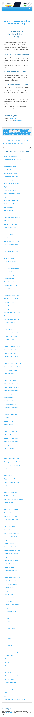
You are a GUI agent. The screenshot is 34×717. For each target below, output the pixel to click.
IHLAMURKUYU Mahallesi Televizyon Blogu (17, 22)
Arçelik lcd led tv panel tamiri (11, 200)
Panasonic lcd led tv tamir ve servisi (13, 360)
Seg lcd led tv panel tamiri (10, 492)
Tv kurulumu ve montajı (10, 628)
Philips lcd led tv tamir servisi (11, 383)
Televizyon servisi (8, 587)
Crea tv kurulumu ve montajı (11, 244)
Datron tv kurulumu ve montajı (11, 268)
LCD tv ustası (7, 648)
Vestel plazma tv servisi (10, 166)
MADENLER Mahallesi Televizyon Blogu (19, 140)
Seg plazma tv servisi (9, 479)
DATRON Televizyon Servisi (11, 251)
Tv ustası (6, 625)
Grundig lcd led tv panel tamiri (11, 319)
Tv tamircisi (7, 621)
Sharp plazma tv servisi (10, 546)
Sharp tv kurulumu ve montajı (11, 553)
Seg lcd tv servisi (8, 468)
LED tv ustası (7, 672)
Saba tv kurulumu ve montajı (11, 434)
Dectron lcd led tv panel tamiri (11, 295)
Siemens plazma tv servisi (10, 529)
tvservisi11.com (19, 123)
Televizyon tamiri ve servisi (10, 584)
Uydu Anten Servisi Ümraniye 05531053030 (15, 699)
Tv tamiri (6, 614)
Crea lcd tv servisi (8, 231)
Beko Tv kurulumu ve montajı (11, 220)
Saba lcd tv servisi (8, 421)
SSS (5, 696)
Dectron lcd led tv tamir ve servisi (12, 288)
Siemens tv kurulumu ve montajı (12, 472)
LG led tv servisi (8, 329)
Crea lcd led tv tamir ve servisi (11, 241)
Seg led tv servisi (8, 475)
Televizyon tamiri (8, 591)
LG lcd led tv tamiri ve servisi (11, 332)
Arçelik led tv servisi (9, 186)
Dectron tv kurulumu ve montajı (12, 292)
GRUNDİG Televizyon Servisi (11, 299)
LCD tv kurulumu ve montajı (11, 652)
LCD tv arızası (7, 642)
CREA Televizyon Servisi (10, 227)
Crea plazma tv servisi (9, 237)
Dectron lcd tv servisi (9, 278)
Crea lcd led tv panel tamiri (10, 248)
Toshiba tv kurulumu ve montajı (12, 577)
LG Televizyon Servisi (9, 322)
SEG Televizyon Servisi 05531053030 (13, 465)
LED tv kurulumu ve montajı (11, 675)
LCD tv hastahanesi (9, 689)
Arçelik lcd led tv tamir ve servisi (12, 193)
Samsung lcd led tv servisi (10, 455)
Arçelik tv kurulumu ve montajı (11, 197)
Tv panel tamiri (7, 631)
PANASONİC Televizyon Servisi (12, 346)
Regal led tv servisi (8, 400)
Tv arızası (6, 618)
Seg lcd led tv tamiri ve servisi (11, 482)
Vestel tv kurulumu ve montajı (11, 173)
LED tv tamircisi (8, 669)
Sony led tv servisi (8, 502)
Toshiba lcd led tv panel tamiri (11, 580)
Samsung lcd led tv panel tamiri (12, 462)
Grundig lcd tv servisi (9, 302)
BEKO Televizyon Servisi (10, 203)
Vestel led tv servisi (9, 163)
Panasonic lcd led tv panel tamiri (12, 366)
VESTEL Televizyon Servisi (10, 156)
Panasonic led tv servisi (10, 353)
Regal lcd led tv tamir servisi (11, 407)
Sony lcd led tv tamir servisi (11, 509)
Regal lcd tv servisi (8, 397)
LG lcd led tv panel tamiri (10, 343)
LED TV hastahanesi (9, 692)
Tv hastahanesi (8, 686)
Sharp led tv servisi (9, 543)
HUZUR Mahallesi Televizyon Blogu (13, 143)
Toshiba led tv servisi (9, 567)
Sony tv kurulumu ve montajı (11, 512)
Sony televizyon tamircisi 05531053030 (14, 499)
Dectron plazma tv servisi (10, 285)
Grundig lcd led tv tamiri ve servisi (12, 312)
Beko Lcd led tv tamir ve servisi (12, 217)
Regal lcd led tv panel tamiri (11, 414)
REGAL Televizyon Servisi (10, 394)
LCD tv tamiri (7, 638)
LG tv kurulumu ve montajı (10, 336)
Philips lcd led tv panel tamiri (11, 390)
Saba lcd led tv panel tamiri (11, 438)
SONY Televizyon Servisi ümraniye (12, 495)
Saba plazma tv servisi (9, 428)
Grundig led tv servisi (9, 305)
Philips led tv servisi (9, 377)
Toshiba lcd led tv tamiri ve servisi (12, 574)
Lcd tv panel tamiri (8, 655)
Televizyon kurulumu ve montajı (12, 604)
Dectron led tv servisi (9, 282)
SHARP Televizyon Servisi (10, 536)
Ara (30, 147)
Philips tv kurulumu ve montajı (11, 387)
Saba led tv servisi (8, 424)
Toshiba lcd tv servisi (9, 563)
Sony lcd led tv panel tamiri (10, 516)
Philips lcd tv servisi (9, 373)
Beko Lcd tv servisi (8, 207)
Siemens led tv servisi (9, 526)
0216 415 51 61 (10, 713)
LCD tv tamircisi (8, 645)
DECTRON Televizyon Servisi (11, 275)
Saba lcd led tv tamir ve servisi (11, 431)
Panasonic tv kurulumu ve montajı (12, 363)
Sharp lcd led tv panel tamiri (11, 557)
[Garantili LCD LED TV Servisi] (17, 4)
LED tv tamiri (7, 662)
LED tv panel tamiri (9, 679)
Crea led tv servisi (8, 234)
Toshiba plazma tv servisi (10, 570)
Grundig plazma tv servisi (10, 309)
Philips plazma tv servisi (10, 380)
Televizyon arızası (8, 594)
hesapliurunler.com (18, 120)
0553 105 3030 (13, 118)
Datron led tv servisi (9, 258)
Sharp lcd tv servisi (8, 540)
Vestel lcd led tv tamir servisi (11, 169)
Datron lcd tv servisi (9, 254)
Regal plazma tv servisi (10, 404)
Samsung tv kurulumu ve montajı (12, 458)
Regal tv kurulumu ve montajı (11, 411)
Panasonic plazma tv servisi (11, 356)
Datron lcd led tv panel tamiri (11, 271)
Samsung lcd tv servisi (9, 445)
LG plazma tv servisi (9, 339)
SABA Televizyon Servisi (10, 417)
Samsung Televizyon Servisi (11, 441)
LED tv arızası (7, 665)
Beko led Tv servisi (8, 210)
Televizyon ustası (8, 601)
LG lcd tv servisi (8, 326)
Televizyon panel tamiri (9, 608)
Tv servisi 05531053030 (10, 611)
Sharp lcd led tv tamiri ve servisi (12, 550)
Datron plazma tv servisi (10, 261)
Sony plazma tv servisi (9, 506)
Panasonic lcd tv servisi (10, 349)
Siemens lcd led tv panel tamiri (11, 533)
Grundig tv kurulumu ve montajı (12, 315)
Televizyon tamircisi (9, 597)
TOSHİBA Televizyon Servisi (11, 560)
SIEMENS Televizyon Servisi (11, 519)
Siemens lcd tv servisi (9, 523)
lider (11, 130)
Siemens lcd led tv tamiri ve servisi (12, 489)
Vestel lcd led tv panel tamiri (11, 176)
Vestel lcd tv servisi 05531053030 (12, 159)
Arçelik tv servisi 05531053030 (11, 183)
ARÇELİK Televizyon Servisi (11, 180)
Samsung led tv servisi (9, 448)
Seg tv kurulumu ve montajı (11, 485)
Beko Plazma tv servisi (9, 214)
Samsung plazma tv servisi (10, 451)
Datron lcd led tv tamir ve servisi (12, 265)
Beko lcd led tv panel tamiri (10, 224)
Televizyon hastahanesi (10, 682)
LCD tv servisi (7, 635)
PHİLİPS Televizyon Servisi (10, 370)
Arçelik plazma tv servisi (10, 190)
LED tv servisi (7, 659)
